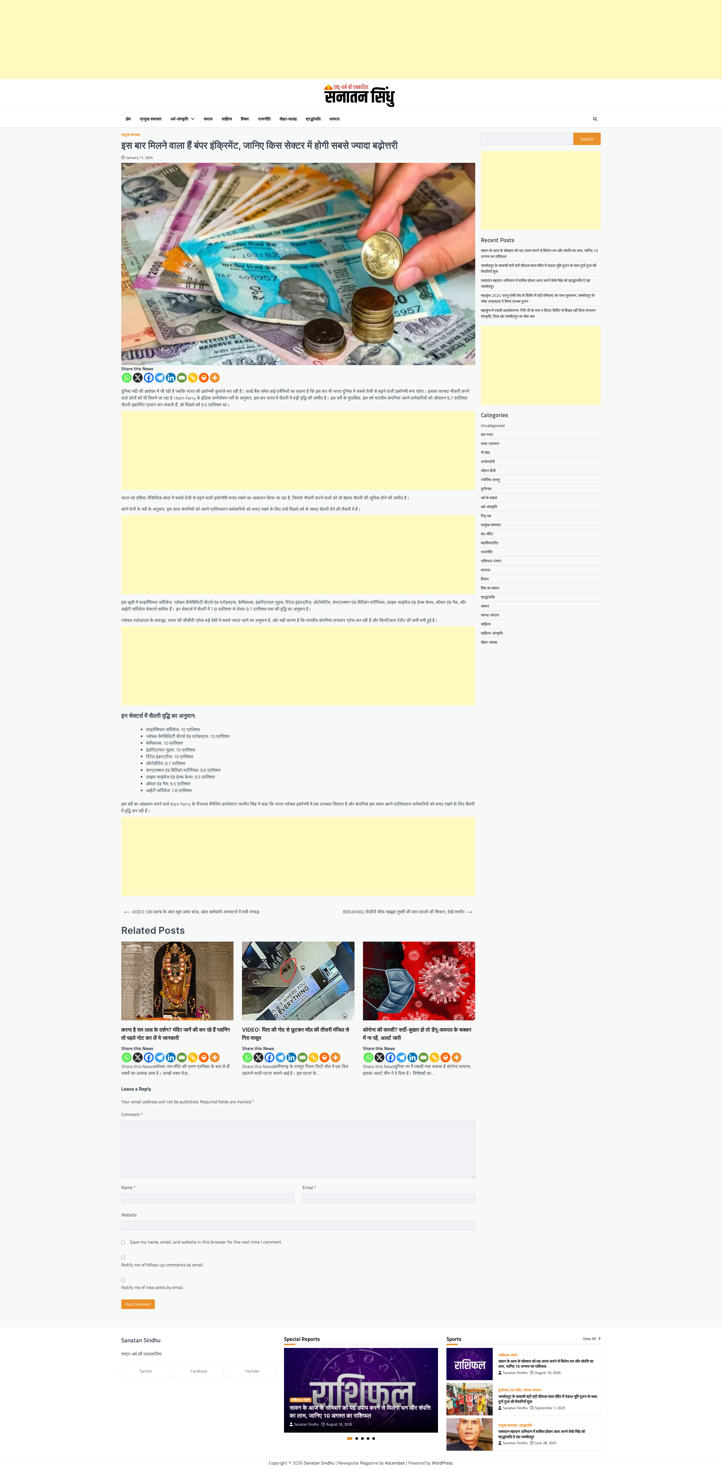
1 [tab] (350, 1438)
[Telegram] (160, 378)
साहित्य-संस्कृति (492, 633)
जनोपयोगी (488, 461)
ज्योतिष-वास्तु (490, 480)
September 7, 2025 (550, 1408)
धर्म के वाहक (489, 498)
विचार (245, 119)
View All (590, 1339)
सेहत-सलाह (288, 119)
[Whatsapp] (127, 378)
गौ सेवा (485, 452)
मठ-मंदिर (487, 534)
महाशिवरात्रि (489, 543)
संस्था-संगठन (490, 615)
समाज (208, 119)
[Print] (204, 378)
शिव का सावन (490, 588)
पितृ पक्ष (486, 516)
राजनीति (264, 119)
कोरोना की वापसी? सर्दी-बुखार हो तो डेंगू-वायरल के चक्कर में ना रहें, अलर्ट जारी (417, 1034)
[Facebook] (149, 378)
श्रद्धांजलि (313, 119)
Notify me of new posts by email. (152, 1287)
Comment (132, 1114)
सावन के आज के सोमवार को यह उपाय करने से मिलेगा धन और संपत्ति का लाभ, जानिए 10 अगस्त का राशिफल (360, 1411)
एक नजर (487, 434)
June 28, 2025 (545, 1443)
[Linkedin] (171, 378)
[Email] (182, 378)
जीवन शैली (488, 470)
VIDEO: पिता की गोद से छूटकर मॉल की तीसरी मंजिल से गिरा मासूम (295, 1034)
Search (587, 138)
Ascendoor (395, 1462)
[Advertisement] (169, 39)
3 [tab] (362, 1438)
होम (128, 119)
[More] (215, 378)
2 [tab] (356, 1438)
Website (129, 1214)
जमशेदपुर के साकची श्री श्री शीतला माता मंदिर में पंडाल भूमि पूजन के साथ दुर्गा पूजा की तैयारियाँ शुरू (547, 1399)
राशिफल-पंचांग (491, 561)
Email (309, 1187)
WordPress (442, 1462)
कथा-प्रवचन (490, 443)
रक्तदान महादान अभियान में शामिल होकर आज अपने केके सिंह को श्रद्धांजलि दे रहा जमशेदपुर (541, 1434)
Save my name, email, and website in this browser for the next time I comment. (206, 1241)
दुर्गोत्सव (486, 489)
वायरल (335, 119)
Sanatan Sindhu (306, 1424)
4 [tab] (368, 1438)
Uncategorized (493, 425)
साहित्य (227, 119)
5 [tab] (373, 1438)
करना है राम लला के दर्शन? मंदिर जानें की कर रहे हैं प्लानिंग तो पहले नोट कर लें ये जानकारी (175, 1034)
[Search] (595, 119)
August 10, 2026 (339, 1424)
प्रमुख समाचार (151, 119)
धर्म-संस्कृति (179, 119)
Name (128, 1187)
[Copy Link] (193, 378)
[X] (138, 378)
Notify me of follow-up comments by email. (162, 1264)
